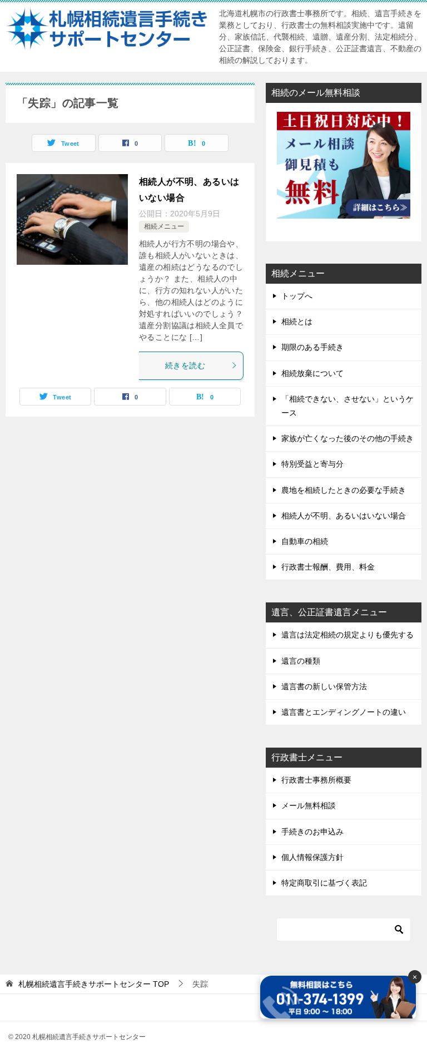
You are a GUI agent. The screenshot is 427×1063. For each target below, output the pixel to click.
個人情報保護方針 (312, 857)
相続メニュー (164, 226)
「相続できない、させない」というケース (347, 405)
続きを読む (185, 365)
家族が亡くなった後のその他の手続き (347, 438)
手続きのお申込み (312, 831)
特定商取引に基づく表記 (324, 882)
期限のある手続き (312, 347)
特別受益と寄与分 (312, 463)
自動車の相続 (304, 541)
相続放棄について (312, 373)
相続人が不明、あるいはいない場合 (343, 515)
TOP (93, 984)
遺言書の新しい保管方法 (324, 686)
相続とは (296, 321)
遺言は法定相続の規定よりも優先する (347, 634)
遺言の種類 (300, 660)
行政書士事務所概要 (316, 779)
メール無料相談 (308, 805)
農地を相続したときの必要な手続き (343, 490)
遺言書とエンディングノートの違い (343, 712)
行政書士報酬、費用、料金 (328, 566)
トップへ (296, 295)
